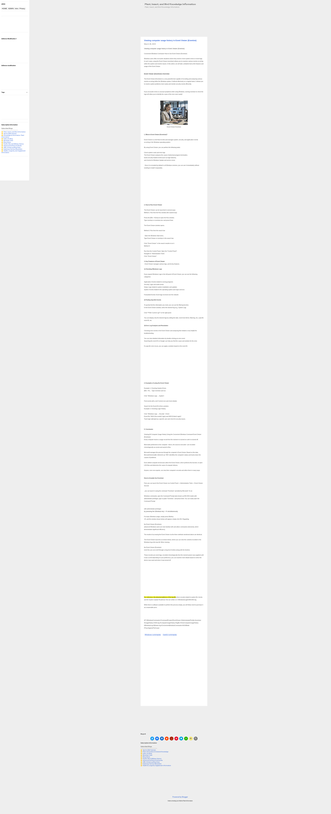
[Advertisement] (222, 37)
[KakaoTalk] (191, 738)
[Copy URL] (196, 738)
